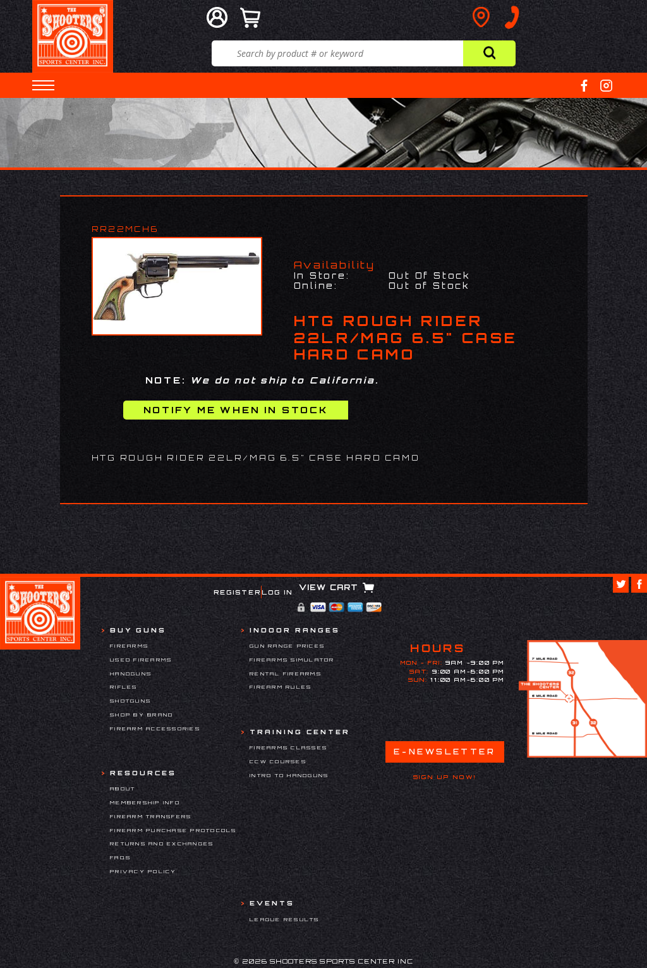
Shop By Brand (141, 714)
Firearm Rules (280, 687)
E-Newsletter (444, 751)
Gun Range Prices (287, 646)
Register (237, 592)
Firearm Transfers (150, 816)
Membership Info (145, 802)
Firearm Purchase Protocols (173, 830)
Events (272, 903)
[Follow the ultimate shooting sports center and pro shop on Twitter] (621, 585)
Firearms (129, 646)
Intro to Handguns (289, 775)
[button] (43, 85)
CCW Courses (278, 761)
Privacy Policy (143, 871)
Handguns (131, 673)
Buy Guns (138, 630)
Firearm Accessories (155, 728)
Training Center (300, 731)
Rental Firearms (286, 673)
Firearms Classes (288, 747)
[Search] (489, 53)
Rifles (124, 687)
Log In (277, 592)
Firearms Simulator (292, 659)
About (122, 788)
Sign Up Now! (444, 776)
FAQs (120, 857)
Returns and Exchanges (162, 843)
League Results (285, 919)
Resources (143, 773)
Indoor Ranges (295, 630)
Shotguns (130, 701)
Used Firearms (141, 659)
